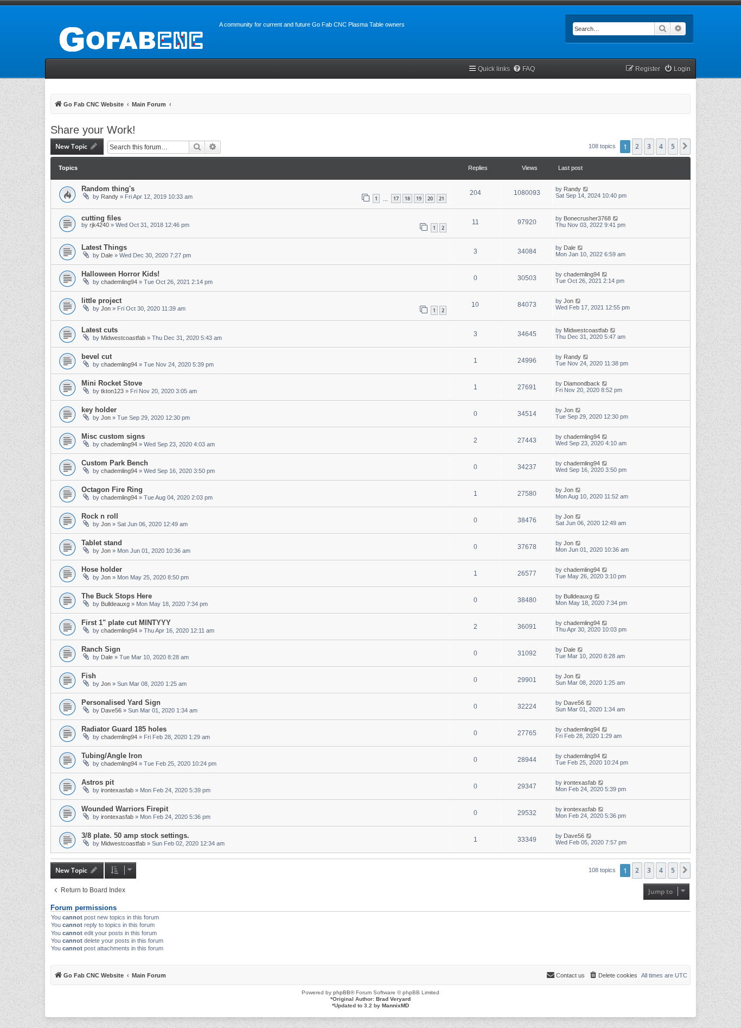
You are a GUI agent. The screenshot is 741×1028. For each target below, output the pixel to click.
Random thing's (108, 189)
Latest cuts (99, 330)
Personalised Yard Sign (121, 702)
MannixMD (395, 1005)
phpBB (341, 992)
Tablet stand (101, 543)
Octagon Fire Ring (112, 489)
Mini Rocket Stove (111, 383)
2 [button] (637, 146)
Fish (88, 676)
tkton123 (112, 391)
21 (441, 198)
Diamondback (582, 383)
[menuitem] (524, 69)
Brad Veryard (393, 999)
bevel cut (96, 356)
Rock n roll (99, 516)
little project (101, 301)
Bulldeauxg (115, 604)
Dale (107, 255)
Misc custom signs (113, 436)
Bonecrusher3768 (587, 218)
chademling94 (119, 282)
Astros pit (97, 782)
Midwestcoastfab (123, 338)
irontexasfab (117, 790)
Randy (109, 196)
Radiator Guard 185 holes (124, 729)
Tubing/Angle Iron (111, 756)
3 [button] (649, 146)
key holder (99, 410)
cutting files (101, 218)
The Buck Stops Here (116, 596)
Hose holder (101, 569)
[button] (685, 146)
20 (430, 198)
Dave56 (111, 710)
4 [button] (661, 146)
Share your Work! (93, 130)
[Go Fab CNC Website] (132, 38)
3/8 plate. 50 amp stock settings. (135, 835)
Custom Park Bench (114, 463)
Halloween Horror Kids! (120, 274)
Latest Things (104, 247)
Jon (106, 308)
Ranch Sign (100, 649)
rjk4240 (99, 225)
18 (407, 198)
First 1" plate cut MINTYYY (126, 623)
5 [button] (673, 146)
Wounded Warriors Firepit (124, 809)
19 (418, 198)
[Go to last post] (586, 189)
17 (396, 198)
